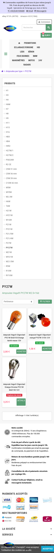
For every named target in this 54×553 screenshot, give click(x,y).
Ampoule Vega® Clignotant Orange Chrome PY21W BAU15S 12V (14, 387)
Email (29, 11)
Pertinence (8, 301)
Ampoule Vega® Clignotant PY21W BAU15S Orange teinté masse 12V (14, 338)
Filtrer (46, 301)
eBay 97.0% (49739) (10, 16)
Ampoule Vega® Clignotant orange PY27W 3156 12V (40, 336)
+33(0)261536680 (16, 11)
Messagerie (40, 11)
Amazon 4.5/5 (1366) (28, 16)
